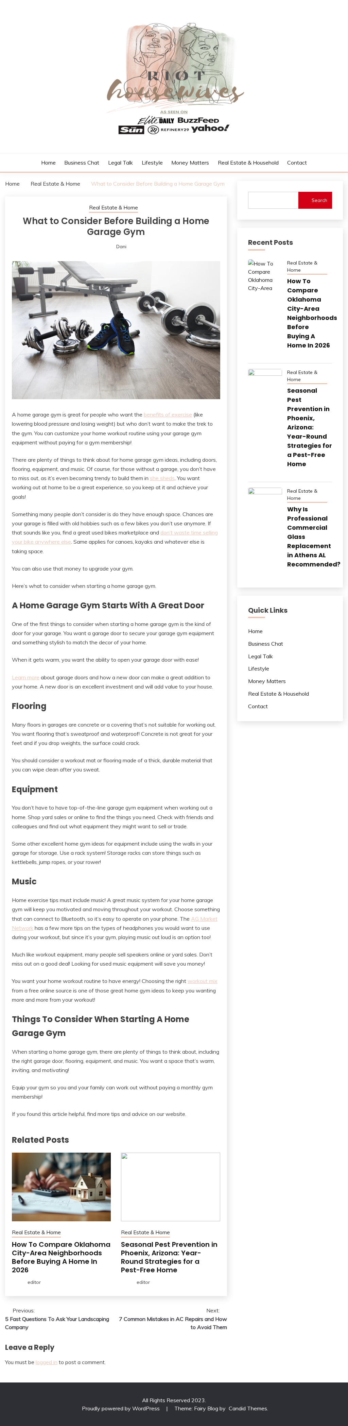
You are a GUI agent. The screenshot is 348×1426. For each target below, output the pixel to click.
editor (34, 1282)
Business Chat (81, 162)
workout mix (203, 981)
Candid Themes (248, 1408)
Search (319, 200)
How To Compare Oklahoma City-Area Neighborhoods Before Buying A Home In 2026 (61, 1257)
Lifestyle (152, 162)
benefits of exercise (168, 414)
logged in (46, 1362)
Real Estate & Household (248, 162)
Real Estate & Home (113, 207)
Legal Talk (120, 162)
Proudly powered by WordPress (121, 1408)
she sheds (162, 478)
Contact (297, 162)
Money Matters (190, 162)
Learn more (25, 677)
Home (48, 162)
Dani (121, 246)
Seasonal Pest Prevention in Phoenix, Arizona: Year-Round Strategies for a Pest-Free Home (169, 1257)
